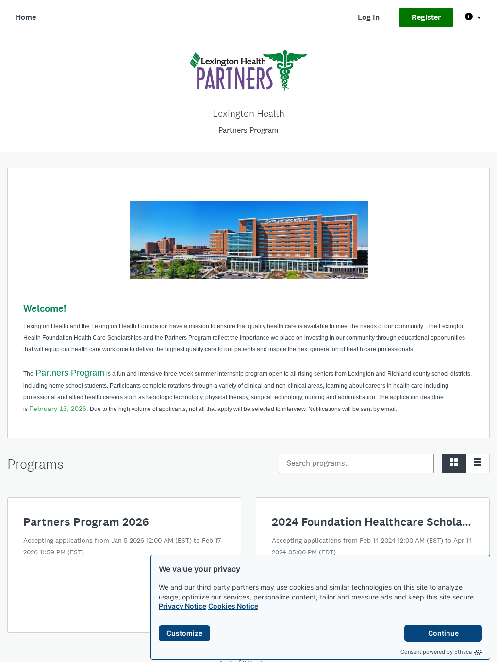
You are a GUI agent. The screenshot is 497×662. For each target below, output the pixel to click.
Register (426, 17)
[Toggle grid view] (454, 463)
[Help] (473, 17)
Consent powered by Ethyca (436, 651)
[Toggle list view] (477, 463)
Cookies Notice (233, 606)
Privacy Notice (182, 606)
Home (26, 17)
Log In (369, 17)
